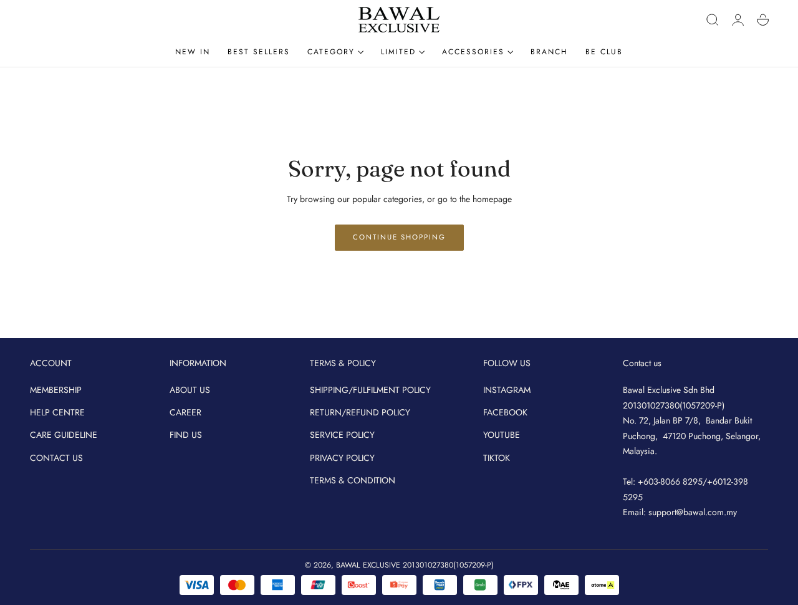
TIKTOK (496, 458)
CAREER (185, 412)
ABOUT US (190, 390)
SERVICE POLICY (342, 435)
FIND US (186, 435)
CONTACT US (56, 458)
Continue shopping (399, 237)
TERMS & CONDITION (352, 480)
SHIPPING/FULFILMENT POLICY (370, 390)
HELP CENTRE (57, 412)
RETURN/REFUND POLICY (360, 412)
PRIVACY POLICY (342, 458)
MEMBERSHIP (56, 390)
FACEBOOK (505, 412)
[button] (712, 20)
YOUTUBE (501, 435)
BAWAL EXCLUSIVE (368, 565)
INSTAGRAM (507, 390)
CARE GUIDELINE (63, 435)
